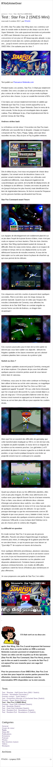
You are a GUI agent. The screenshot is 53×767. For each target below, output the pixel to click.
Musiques (5, 746)
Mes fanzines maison (10, 742)
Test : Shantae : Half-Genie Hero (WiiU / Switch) (20, 692)
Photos (4, 740)
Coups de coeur (8, 728)
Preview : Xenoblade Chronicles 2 (15, 694)
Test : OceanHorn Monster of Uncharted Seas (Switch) (23, 698)
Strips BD (5, 732)
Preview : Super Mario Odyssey (14, 700)
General (5, 726)
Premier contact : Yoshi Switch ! (14, 696)
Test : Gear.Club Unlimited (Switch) (15, 708)
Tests (10, 14)
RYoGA (27, 21)
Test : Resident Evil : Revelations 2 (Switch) (19, 712)
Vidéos (4, 744)
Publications (6, 734)
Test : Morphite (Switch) (11, 706)
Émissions (6, 736)
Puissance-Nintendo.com (23, 82)
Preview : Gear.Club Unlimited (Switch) (17, 704)
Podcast (5, 738)
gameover (4, 14)
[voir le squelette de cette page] (51, 759)
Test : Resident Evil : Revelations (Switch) (18, 710)
